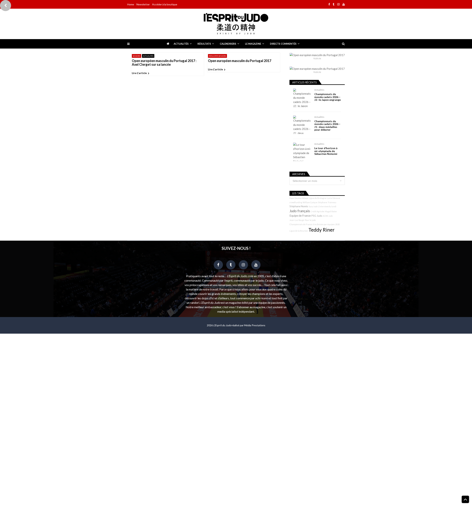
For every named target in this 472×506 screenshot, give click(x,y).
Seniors (136, 56)
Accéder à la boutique (164, 4)
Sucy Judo (313, 206)
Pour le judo (310, 220)
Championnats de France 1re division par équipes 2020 (314, 224)
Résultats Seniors (217, 56)
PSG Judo (316, 215)
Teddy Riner (321, 230)
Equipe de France (300, 215)
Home (130, 4)
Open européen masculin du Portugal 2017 (239, 61)
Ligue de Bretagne (317, 198)
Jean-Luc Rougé (296, 220)
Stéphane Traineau (327, 202)
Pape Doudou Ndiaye (298, 198)
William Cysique (310, 202)
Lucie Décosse (333, 198)
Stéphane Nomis (298, 206)
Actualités (181, 43)
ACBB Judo (328, 216)
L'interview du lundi (327, 206)
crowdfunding (295, 202)
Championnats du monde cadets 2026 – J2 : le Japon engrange (327, 97)
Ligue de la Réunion (298, 231)
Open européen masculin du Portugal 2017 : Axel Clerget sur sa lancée (164, 62)
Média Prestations (254, 325)
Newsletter (143, 4)
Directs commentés (283, 43)
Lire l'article (139, 73)
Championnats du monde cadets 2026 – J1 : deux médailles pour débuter (327, 125)
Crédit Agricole (317, 211)
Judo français (299, 211)
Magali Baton (331, 211)
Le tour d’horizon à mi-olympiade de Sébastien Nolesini (325, 151)
